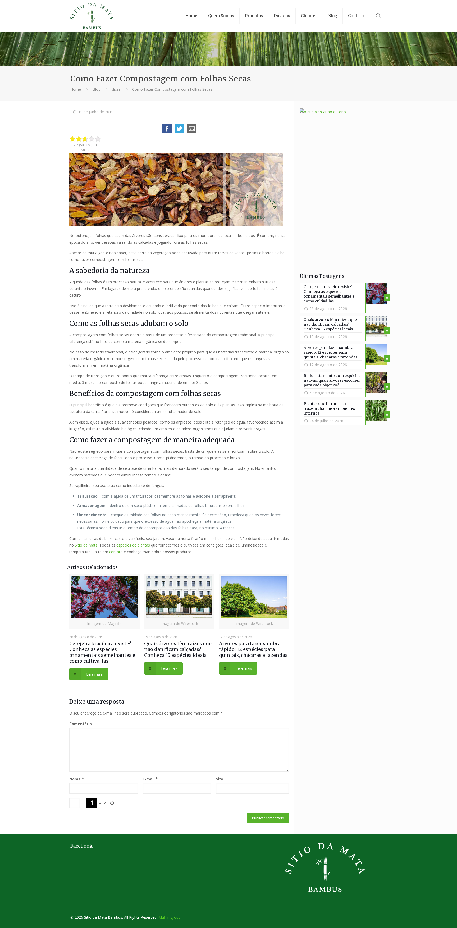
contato (116, 551)
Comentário (80, 723)
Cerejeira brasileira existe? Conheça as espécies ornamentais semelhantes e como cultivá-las (102, 652)
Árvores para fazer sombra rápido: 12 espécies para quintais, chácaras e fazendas (253, 649)
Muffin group (169, 917)
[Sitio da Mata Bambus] (91, 16)
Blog (96, 89)
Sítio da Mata (86, 545)
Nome (76, 778)
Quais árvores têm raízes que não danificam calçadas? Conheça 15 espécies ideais (178, 649)
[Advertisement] (343, 202)
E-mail (150, 778)
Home (75, 89)
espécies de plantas (133, 545)
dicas (116, 89)
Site (219, 778)
